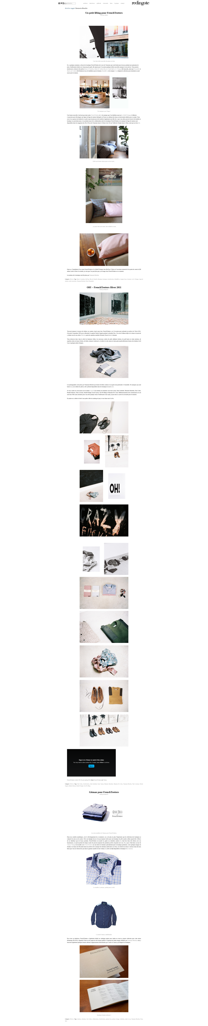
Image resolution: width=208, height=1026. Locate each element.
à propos (116, 3)
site (139, 123)
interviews (92, 3)
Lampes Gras (123, 279)
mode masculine (72, 281)
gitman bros (109, 1019)
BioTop (87, 279)
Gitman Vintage (71, 844)
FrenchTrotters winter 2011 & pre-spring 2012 (79, 780)
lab (101, 115)
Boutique (100, 279)
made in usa (128, 1019)
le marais (129, 279)
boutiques (105, 279)
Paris (87, 281)
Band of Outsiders (89, 69)
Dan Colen (79, 784)
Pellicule (83, 335)
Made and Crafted (71, 71)
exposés (92, 390)
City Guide (89, 1019)
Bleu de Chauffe (108, 69)
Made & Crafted (98, 69)
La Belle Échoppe (126, 115)
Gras (116, 71)
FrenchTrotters (95, 115)
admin (106, 15)
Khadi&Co (105, 71)
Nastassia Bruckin (81, 281)
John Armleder (93, 784)
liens (111, 3)
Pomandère (137, 69)
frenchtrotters (111, 279)
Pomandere (91, 281)
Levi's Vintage (135, 279)
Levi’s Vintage (117, 69)
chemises (84, 1019)
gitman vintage (115, 1019)
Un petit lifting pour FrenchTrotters (104, 12)
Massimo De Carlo (118, 784)
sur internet (130, 848)
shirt (66, 1021)
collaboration (95, 1019)
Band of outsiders (81, 279)
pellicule (99, 3)
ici (71, 386)
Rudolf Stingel (80, 786)
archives (85, 3)
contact (122, 3)
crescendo (105, 3)
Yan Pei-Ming (87, 786)
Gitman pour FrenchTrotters (104, 792)
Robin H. (106, 289)
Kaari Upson (101, 784)
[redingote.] (141, 5)
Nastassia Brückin (94, 275)
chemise (79, 1019)
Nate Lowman (135, 784)
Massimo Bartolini (108, 784)
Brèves (71, 279)
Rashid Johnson (72, 786)
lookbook (122, 1019)
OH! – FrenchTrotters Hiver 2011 (104, 287)
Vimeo (105, 780)
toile (112, 386)
